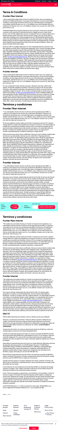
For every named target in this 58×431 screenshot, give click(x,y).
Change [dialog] (12, 1)
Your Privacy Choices (50, 413)
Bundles (5, 407)
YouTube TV (27, 409)
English (49, 1)
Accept (34, 428)
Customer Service (37, 408)
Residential (37, 1)
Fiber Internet (7, 416)
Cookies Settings (23, 428)
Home (4, 394)
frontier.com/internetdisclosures (17, 57)
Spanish (55, 1)
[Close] (55, 423)
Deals (4, 410)
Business (44, 1)
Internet (5, 413)
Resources (37, 412)
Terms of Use (49, 410)
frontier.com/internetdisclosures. (32, 300)
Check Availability (16, 413)
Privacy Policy (49, 407)
